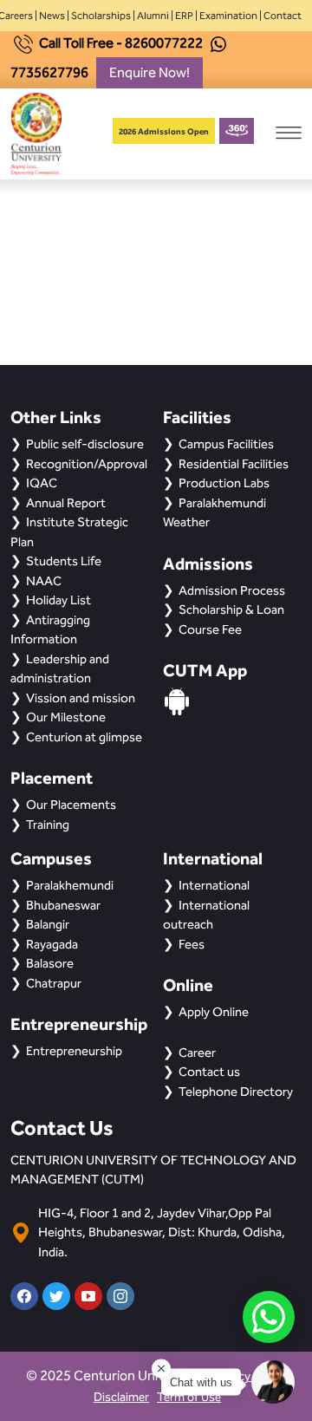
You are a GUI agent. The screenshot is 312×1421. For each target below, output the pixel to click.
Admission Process (232, 590)
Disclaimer (121, 1397)
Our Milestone (66, 717)
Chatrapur (53, 983)
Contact (282, 16)
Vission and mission (80, 698)
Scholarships (101, 16)
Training (47, 824)
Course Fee (210, 629)
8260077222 (164, 43)
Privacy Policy (248, 1376)
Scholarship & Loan (231, 609)
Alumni (153, 16)
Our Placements (71, 804)
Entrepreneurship (74, 1051)
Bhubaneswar (63, 905)
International (214, 885)
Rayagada (52, 944)
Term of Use (189, 1397)
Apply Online (214, 1012)
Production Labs (224, 483)
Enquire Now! (149, 72)
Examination (228, 16)
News (52, 16)
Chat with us (201, 1382)
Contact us (209, 1071)
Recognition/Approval (86, 464)
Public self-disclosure (85, 444)
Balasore (50, 963)
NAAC (44, 581)
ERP (184, 16)
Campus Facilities (226, 444)
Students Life (63, 561)
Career (197, 1052)
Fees (192, 944)
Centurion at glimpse (84, 737)
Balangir (47, 924)
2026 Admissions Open (164, 131)
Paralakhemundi (70, 885)
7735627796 (49, 72)
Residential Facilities (234, 464)
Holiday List (58, 600)
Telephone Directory (236, 1091)
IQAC (41, 483)
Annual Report (66, 503)
